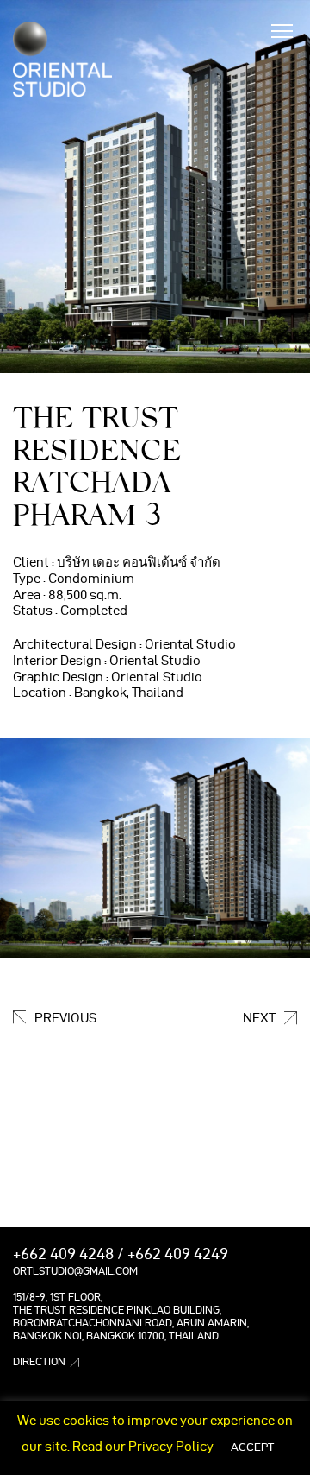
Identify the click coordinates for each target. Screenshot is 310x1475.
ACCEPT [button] (252, 1446)
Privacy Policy (171, 1446)
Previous (65, 1018)
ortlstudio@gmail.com (75, 1270)
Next (259, 1018)
